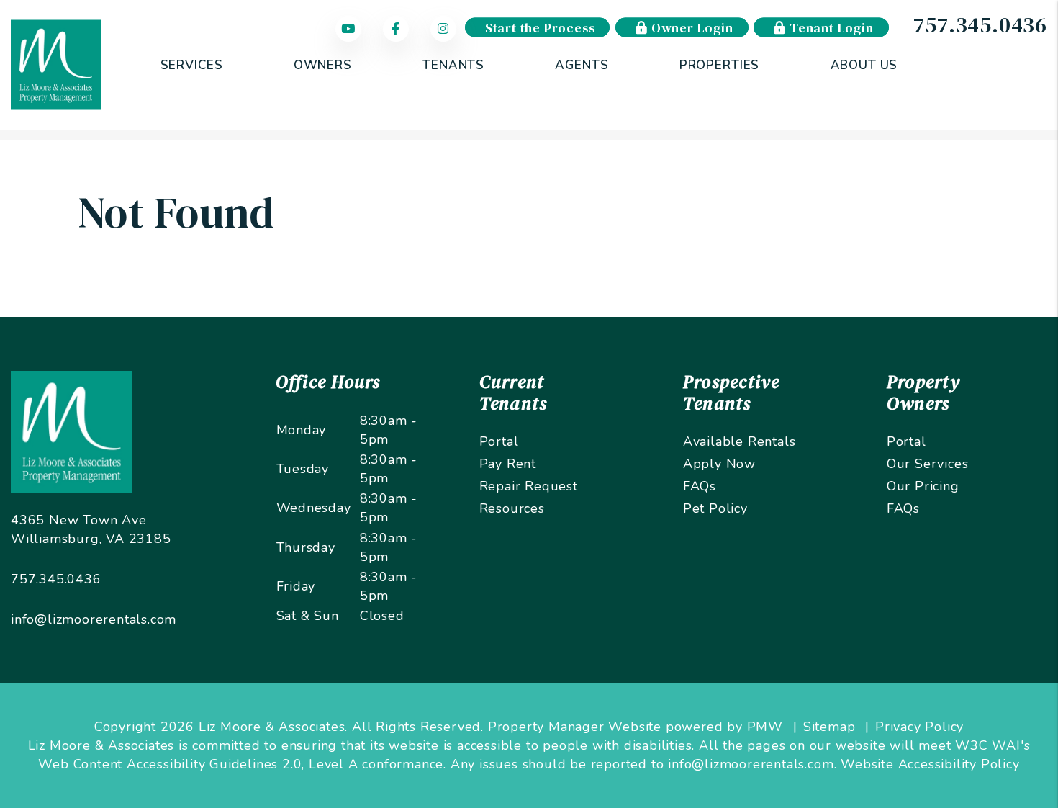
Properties (719, 65)
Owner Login (690, 28)
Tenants (453, 65)
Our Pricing (923, 486)
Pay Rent (507, 463)
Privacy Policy (919, 726)
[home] (56, 64)
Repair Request (528, 486)
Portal (499, 441)
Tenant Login (829, 28)
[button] (352, 29)
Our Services (928, 463)
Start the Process (540, 28)
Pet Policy (715, 508)
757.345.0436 (980, 25)
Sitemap (829, 726)
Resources (512, 508)
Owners (323, 65)
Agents (581, 65)
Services (191, 65)
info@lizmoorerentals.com (93, 619)
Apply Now (719, 463)
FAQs (699, 486)
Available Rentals (739, 441)
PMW (765, 726)
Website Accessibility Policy (930, 764)
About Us (864, 65)
